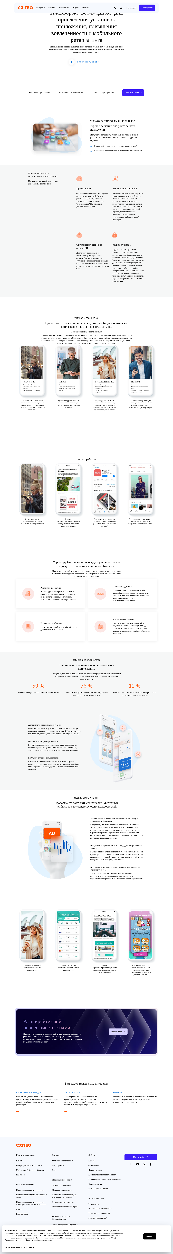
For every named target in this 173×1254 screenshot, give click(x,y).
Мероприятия (58, 1165)
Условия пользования (61, 1185)
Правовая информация (62, 1190)
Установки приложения (39, 92)
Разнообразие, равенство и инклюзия (104, 1179)
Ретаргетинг (93, 1204)
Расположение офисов (98, 1189)
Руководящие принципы (63, 1202)
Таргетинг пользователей (99, 1213)
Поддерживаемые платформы (65, 1207)
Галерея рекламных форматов (29, 1165)
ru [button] (121, 8)
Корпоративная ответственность (102, 1175)
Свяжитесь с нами (96, 1184)
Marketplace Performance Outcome (30, 1170)
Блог (54, 1170)
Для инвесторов (95, 1170)
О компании (93, 1165)
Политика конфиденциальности (30, 1190)
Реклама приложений (97, 1218)
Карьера (91, 1161)
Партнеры (20, 1175)
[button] (115, 8)
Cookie (19, 1209)
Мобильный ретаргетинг (103, 92)
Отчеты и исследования (62, 1161)
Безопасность (22, 1214)
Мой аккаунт (131, 8)
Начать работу (147, 8)
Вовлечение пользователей (71, 92)
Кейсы (19, 1161)
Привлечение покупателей (100, 1209)
